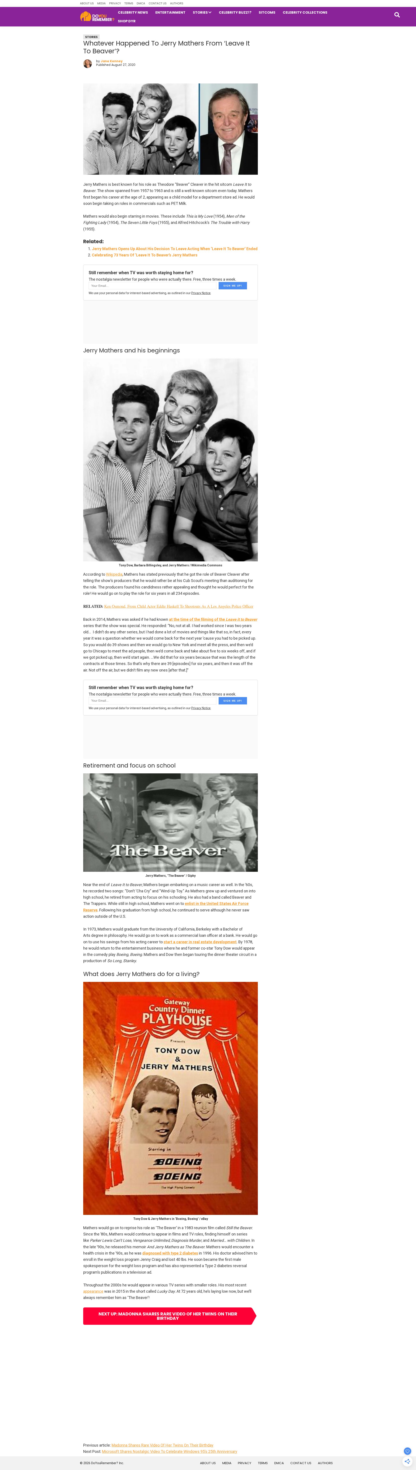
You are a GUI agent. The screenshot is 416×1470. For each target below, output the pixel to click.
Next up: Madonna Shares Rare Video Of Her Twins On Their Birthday (168, 1316)
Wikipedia (114, 574)
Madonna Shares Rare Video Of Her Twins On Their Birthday (162, 1445)
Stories (91, 37)
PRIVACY (115, 3)
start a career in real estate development (200, 942)
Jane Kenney (112, 61)
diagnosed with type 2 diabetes (170, 1253)
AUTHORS (176, 3)
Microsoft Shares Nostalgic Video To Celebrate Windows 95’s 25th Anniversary (169, 1451)
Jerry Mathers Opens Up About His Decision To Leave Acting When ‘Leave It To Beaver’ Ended (175, 248)
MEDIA (101, 3)
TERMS (128, 3)
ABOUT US (87, 3)
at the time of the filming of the (213, 619)
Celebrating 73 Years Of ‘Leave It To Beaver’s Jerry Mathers (144, 255)
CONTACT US (158, 3)
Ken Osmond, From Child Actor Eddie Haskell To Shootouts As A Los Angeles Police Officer (178, 606)
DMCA (141, 3)
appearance (93, 1291)
